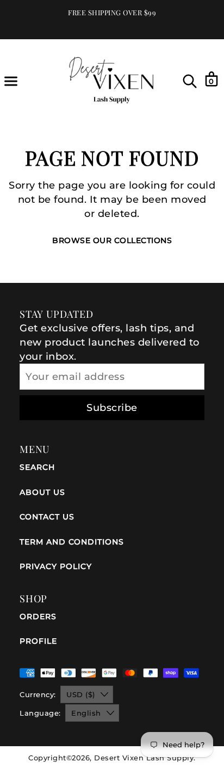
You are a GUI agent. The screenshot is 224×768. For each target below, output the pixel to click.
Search (37, 467)
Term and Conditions (72, 542)
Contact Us (47, 517)
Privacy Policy (56, 566)
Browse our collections (112, 240)
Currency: (38, 694)
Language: (40, 713)
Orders (38, 616)
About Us (42, 492)
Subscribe (112, 408)
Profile (38, 641)
